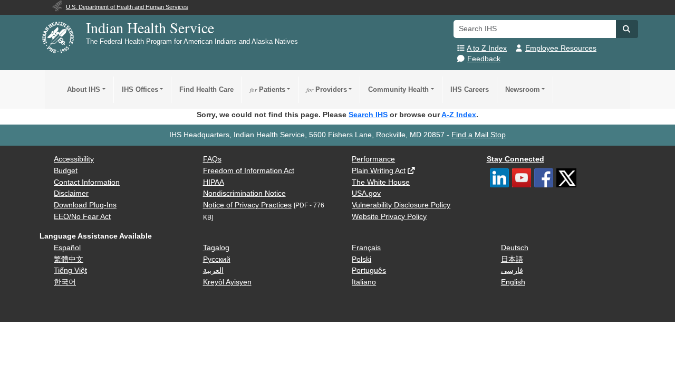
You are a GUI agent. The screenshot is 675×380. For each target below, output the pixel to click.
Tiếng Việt (70, 270)
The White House (381, 182)
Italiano (364, 282)
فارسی (512, 270)
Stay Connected (515, 159)
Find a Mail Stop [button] (478, 135)
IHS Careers (469, 89)
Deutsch (514, 248)
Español (67, 248)
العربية (213, 270)
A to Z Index (487, 48)
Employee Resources (560, 48)
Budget (66, 171)
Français (366, 248)
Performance (373, 159)
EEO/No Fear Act (82, 217)
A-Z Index (458, 114)
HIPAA (213, 182)
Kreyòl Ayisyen (227, 282)
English (513, 282)
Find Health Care (206, 89)
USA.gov (366, 193)
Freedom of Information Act (248, 171)
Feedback (483, 59)
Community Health (398, 89)
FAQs (212, 159)
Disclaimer (71, 193)
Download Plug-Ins (85, 205)
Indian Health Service (150, 27)
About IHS (83, 89)
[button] (627, 29)
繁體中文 (68, 259)
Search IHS (368, 114)
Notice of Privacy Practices (247, 205)
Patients (267, 89)
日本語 (512, 259)
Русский (216, 259)
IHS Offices (140, 89)
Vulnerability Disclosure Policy (401, 205)
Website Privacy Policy (389, 217)
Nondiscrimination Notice (244, 193)
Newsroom (522, 89)
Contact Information (87, 182)
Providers (326, 89)
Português (369, 270)
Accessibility (74, 159)
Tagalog (216, 248)
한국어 (65, 282)
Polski (361, 259)
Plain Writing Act (379, 171)
